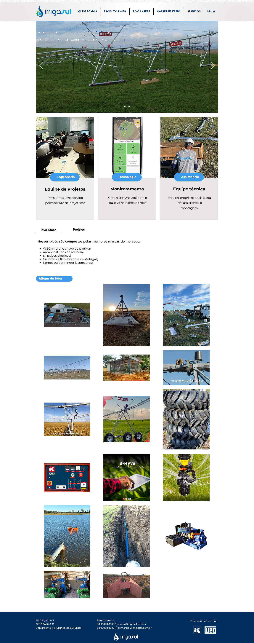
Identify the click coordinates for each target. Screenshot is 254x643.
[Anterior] (41, 65)
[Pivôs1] (125, 106)
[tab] (48, 229)
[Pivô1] (129, 106)
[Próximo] (213, 65)
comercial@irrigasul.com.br (135, 628)
